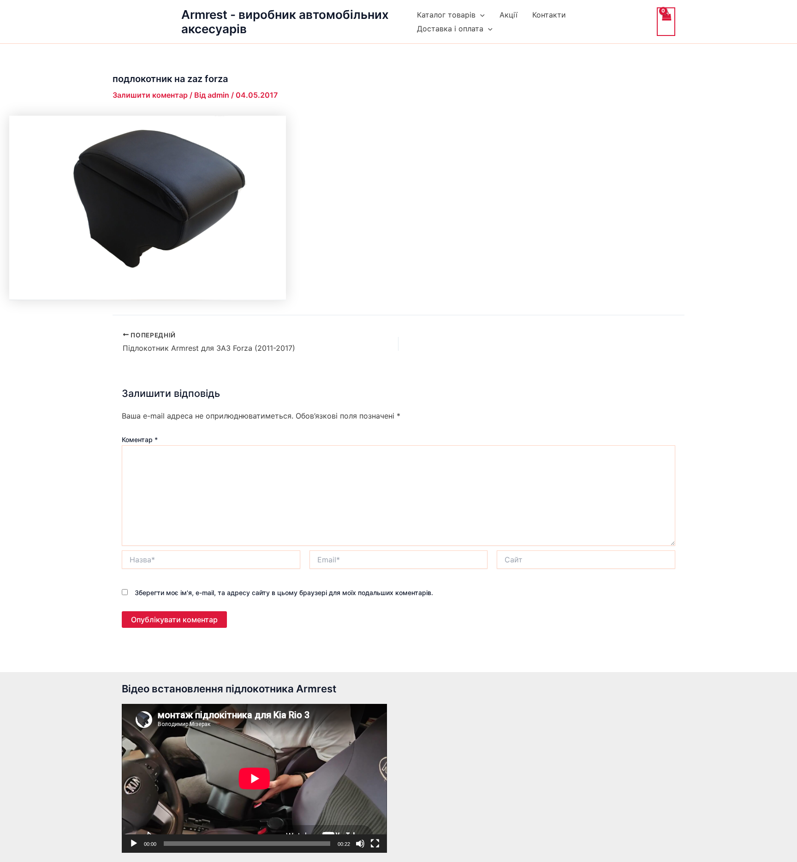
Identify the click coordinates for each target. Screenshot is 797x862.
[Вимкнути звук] (360, 843)
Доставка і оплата (450, 28)
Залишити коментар (150, 95)
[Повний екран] (375, 843)
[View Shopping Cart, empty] (666, 21)
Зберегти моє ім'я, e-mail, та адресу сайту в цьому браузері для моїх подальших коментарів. (284, 592)
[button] (480, 15)
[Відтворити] (133, 843)
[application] (254, 778)
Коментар (140, 439)
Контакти (549, 14)
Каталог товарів (446, 14)
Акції (508, 14)
